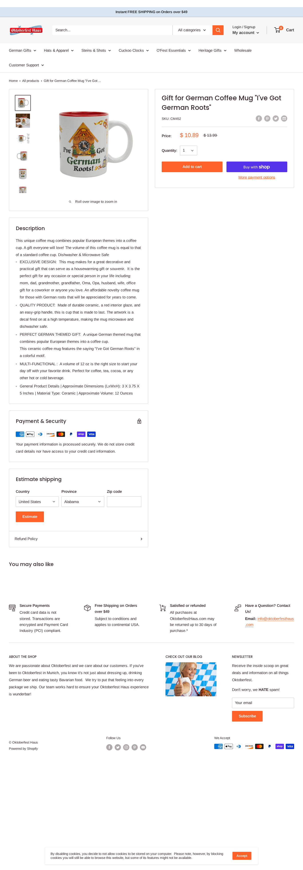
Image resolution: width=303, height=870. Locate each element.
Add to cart (192, 167)
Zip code (114, 491)
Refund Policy (26, 539)
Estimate (29, 517)
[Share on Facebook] (259, 118)
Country (23, 491)
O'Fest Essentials (171, 50)
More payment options (256, 178)
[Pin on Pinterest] (267, 118)
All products (30, 81)
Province (69, 491)
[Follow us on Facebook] (109, 747)
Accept (241, 856)
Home (13, 81)
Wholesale (243, 50)
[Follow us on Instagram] (126, 747)
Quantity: (169, 150)
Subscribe (247, 716)
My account (244, 32)
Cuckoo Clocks (131, 50)
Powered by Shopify (23, 748)
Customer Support (24, 65)
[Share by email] (284, 118)
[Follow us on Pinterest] (135, 747)
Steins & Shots (93, 50)
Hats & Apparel (56, 50)
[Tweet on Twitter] (276, 118)
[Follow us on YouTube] (143, 747)
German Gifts (20, 50)
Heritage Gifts (210, 50)
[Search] (218, 30)
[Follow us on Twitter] (118, 747)
